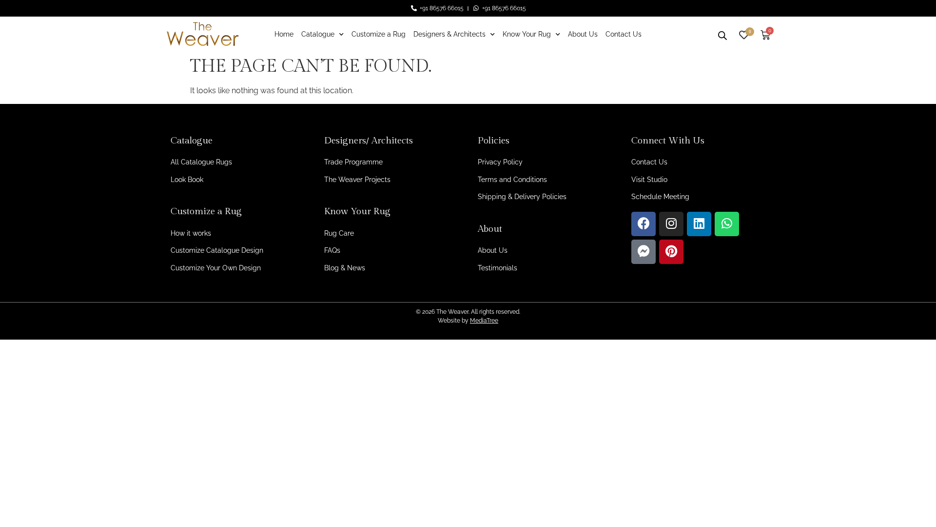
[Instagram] (671, 224)
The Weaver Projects (357, 179)
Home (283, 34)
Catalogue (317, 34)
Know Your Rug (527, 34)
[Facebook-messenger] (643, 252)
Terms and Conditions (512, 179)
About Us (583, 34)
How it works (191, 233)
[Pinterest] (671, 252)
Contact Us (623, 34)
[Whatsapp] (727, 224)
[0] (744, 34)
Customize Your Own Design (216, 268)
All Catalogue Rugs (201, 162)
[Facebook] (643, 224)
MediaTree (484, 320)
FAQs (332, 250)
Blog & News (344, 268)
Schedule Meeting (660, 197)
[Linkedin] (699, 224)
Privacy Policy (500, 162)
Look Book (187, 179)
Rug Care (339, 233)
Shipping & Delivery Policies (522, 197)
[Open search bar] (722, 34)
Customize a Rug (378, 34)
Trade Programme (353, 162)
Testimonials (497, 268)
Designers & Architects (449, 34)
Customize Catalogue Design (217, 250)
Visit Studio (649, 179)
